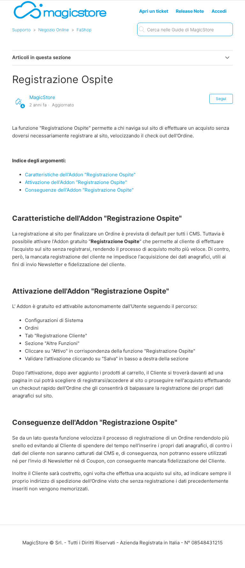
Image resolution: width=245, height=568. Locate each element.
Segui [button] (221, 98)
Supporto (21, 29)
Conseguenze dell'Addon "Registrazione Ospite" (79, 190)
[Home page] (60, 18)
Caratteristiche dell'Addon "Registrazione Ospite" (80, 175)
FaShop (84, 29)
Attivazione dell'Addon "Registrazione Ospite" (76, 182)
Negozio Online (53, 29)
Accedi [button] (219, 11)
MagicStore (42, 97)
